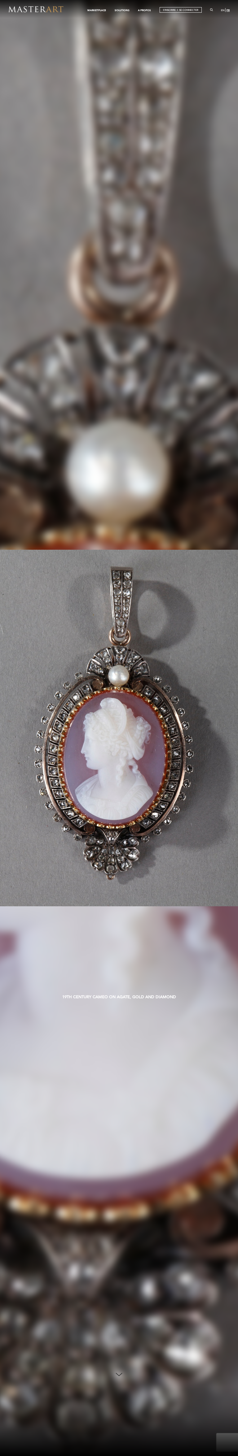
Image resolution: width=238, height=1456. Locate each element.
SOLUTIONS (122, 10)
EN (222, 10)
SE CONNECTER (188, 10)
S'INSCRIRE (169, 10)
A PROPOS (144, 10)
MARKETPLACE (96, 10)
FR (228, 10)
